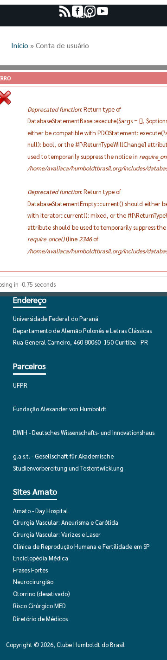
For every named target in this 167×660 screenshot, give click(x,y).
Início (19, 45)
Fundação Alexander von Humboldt (60, 409)
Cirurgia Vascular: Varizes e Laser (57, 534)
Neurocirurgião (33, 581)
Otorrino (24, 593)
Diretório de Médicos (40, 618)
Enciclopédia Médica (40, 558)
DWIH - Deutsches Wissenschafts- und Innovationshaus (83, 432)
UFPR (20, 385)
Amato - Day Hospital (40, 511)
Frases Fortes (30, 570)
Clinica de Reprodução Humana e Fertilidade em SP (81, 546)
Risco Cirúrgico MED (39, 606)
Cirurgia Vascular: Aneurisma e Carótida (65, 522)
